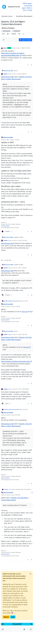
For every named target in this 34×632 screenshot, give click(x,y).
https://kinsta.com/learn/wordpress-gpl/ (15, 361)
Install (30, 10)
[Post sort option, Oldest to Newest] (3, 40)
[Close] (30, 573)
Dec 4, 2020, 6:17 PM (23, 48)
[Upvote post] (28, 64)
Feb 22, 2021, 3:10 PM (13, 306)
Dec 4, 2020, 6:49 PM (20, 74)
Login (13, 617)
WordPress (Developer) (8, 28)
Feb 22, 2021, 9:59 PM (13, 495)
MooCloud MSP (5, 226)
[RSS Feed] (23, 34)
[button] (3, 629)
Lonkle (5, 74)
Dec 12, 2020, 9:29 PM (20, 240)
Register (6, 617)
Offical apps (27, 3)
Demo (29, 8)
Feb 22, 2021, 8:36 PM (20, 389)
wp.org (24, 311)
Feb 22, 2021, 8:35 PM (20, 334)
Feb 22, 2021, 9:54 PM (13, 415)
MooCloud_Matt (8, 70)
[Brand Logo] (4, 7)
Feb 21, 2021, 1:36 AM (20, 268)
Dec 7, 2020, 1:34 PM (13, 140)
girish (5, 48)
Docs (25, 10)
